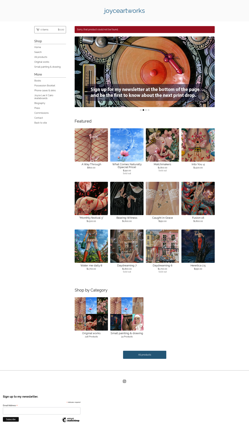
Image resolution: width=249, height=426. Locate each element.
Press (37, 108)
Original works (41, 62)
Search (38, 52)
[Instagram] (124, 381)
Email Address (10, 405)
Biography (39, 103)
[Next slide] (210, 71)
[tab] (141, 110)
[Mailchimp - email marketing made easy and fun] (70, 422)
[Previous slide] (78, 71)
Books (37, 80)
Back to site (40, 122)
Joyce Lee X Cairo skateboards (43, 97)
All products (40, 57)
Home (37, 47)
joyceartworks (124, 10)
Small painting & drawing (47, 66)
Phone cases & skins (45, 90)
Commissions (41, 113)
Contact (38, 117)
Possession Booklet (44, 85)
